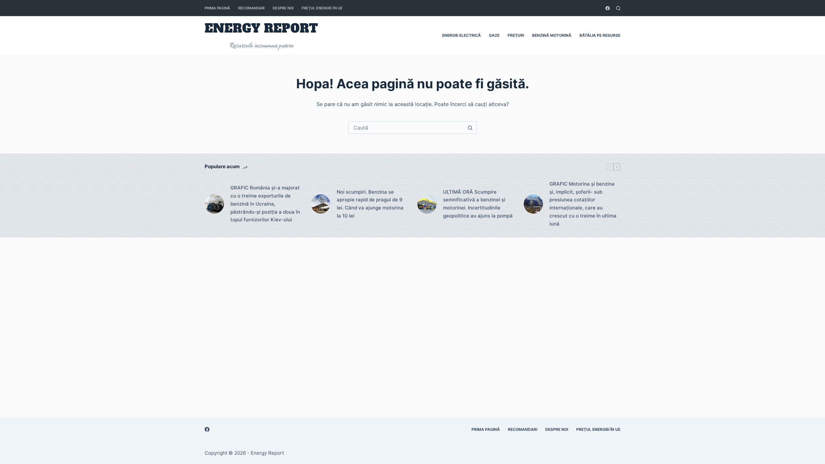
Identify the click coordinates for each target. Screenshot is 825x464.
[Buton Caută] (469, 127)
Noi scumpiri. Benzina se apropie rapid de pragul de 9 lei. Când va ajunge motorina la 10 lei (370, 204)
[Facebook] (608, 8)
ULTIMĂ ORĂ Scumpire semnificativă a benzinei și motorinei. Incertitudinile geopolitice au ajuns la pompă (478, 204)
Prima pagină (217, 8)
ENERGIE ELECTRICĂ (461, 35)
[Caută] (618, 8)
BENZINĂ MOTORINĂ (551, 35)
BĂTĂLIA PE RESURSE (599, 35)
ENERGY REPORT (261, 28)
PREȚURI (516, 35)
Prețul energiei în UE (322, 8)
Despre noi (283, 8)
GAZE (494, 35)
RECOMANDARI (251, 8)
